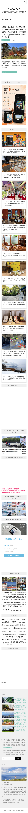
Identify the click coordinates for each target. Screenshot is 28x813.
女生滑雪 (17, 625)
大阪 (4, 625)
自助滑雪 (20, 642)
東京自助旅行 (14, 639)
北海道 (24, 619)
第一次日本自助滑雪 (6, 642)
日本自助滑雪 (17, 637)
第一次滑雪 (13, 642)
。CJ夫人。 (14, 8)
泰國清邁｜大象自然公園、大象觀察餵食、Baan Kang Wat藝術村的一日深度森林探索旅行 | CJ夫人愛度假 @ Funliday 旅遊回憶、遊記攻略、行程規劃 (13, 490)
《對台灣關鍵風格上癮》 (6, 593)
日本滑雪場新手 (6, 634)
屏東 (21, 625)
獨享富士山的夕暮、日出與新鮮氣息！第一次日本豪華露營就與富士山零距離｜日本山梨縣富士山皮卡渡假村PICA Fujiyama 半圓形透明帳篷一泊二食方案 (13, 32)
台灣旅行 (13, 622)
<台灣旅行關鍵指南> (16, 596)
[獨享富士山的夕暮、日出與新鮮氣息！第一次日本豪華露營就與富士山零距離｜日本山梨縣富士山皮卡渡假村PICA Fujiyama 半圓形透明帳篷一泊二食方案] (14, 51)
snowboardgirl (10, 619)
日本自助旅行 (9, 637)
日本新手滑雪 (6, 631)
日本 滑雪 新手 (13, 634)
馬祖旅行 (10, 644)
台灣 (7, 622)
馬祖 (7, 644)
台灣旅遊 (19, 622)
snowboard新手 (17, 619)
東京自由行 (20, 639)
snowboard (4, 619)
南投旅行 (3, 622)
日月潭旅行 (9, 628)
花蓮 (24, 642)
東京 (6, 639)
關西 (5, 644)
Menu (4, 2)
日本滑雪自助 (19, 634)
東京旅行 (10, 639)
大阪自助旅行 (12, 625)
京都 (21, 619)
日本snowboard (19, 628)
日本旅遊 (19, 631)
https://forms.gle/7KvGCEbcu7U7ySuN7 (12, 610)
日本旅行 (13, 631)
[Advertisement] (14, 665)
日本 (13, 627)
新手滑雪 (5, 628)
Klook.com (3, 682)
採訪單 (4, 606)
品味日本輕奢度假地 (6, 40)
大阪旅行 (7, 625)
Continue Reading (11, 72)
